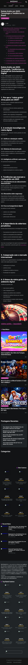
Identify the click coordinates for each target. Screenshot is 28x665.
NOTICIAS (22, 6)
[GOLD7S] (21, 631)
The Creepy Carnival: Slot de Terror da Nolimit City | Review (12, 443)
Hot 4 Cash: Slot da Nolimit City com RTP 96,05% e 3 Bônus (13, 435)
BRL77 (21, 512)
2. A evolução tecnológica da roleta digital (15, 36)
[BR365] (7, 471)
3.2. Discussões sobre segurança (15, 53)
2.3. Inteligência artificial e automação (16, 42)
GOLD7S (21, 638)
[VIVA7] (7, 504)
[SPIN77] (21, 488)
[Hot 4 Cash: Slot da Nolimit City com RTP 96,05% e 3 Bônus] (4, 541)
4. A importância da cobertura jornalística (15, 58)
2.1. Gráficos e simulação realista (15, 38)
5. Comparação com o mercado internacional (16, 60)
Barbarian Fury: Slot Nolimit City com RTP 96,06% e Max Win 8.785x (13, 431)
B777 (21, 479)
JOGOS (16, 6)
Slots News (3, 466)
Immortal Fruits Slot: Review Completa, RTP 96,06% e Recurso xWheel (13, 439)
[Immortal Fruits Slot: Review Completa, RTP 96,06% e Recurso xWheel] (4, 548)
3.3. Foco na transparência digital (15, 55)
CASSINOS (10, 6)
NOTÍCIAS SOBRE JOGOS (7, 464)
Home (5, 6)
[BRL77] (21, 504)
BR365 (7, 479)
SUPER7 (7, 496)
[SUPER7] (7, 488)
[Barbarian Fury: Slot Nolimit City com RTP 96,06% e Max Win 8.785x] (4, 533)
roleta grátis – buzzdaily (11, 324)
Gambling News (5, 18)
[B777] (21, 471)
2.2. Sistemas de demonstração (15, 40)
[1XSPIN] (7, 631)
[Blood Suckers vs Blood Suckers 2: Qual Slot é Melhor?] (14, 369)
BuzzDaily (14, 1)
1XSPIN (7, 638)
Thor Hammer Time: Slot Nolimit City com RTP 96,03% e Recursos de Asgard (13, 427)
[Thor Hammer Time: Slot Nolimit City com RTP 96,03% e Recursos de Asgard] (4, 526)
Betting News (4, 454)
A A (7, 23)
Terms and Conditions (17, 662)
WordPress (20, 660)
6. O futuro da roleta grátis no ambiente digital (16, 63)
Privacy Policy (9, 662)
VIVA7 (7, 512)
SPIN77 (21, 496)
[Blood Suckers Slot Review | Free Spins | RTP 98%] (14, 397)
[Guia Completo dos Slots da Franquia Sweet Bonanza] (14, 341)
